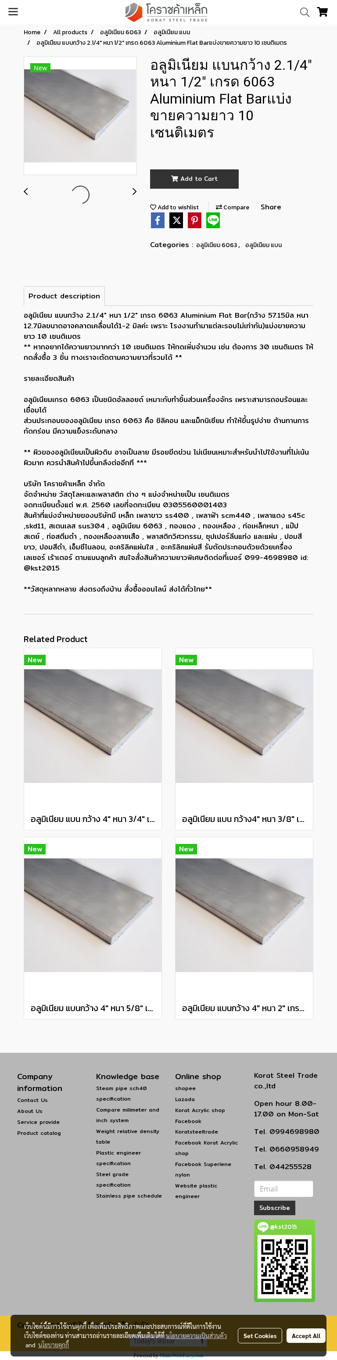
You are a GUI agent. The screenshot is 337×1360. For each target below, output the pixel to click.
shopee (185, 1088)
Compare (235, 207)
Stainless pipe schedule (129, 1195)
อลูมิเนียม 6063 (217, 245)
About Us (30, 1111)
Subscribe (274, 1208)
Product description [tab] (64, 296)
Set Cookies (260, 1335)
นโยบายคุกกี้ (53, 1345)
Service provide (38, 1122)
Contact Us (32, 1100)
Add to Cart (198, 178)
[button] (302, 12)
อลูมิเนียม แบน (263, 245)
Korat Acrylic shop (200, 1110)
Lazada (185, 1099)
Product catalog (39, 1133)
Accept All (306, 1335)
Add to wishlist (177, 207)
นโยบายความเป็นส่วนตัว (196, 1335)
